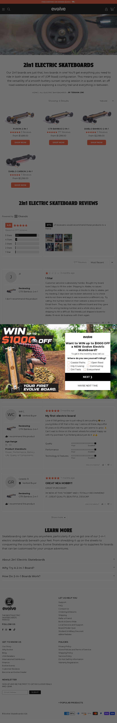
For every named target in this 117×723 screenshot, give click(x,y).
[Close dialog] (114, 326)
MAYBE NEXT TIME (88, 385)
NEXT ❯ (87, 377)
